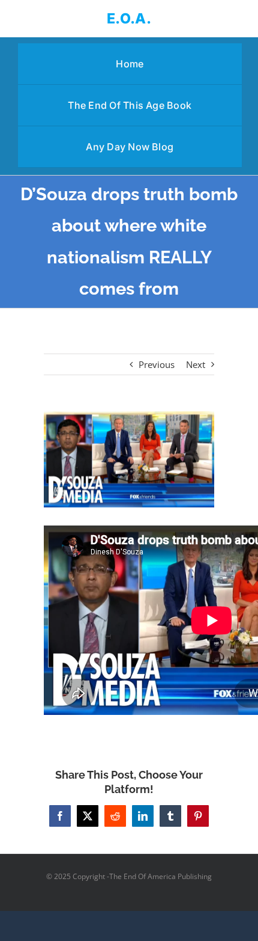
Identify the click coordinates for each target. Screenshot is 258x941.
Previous (157, 364)
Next (195, 364)
